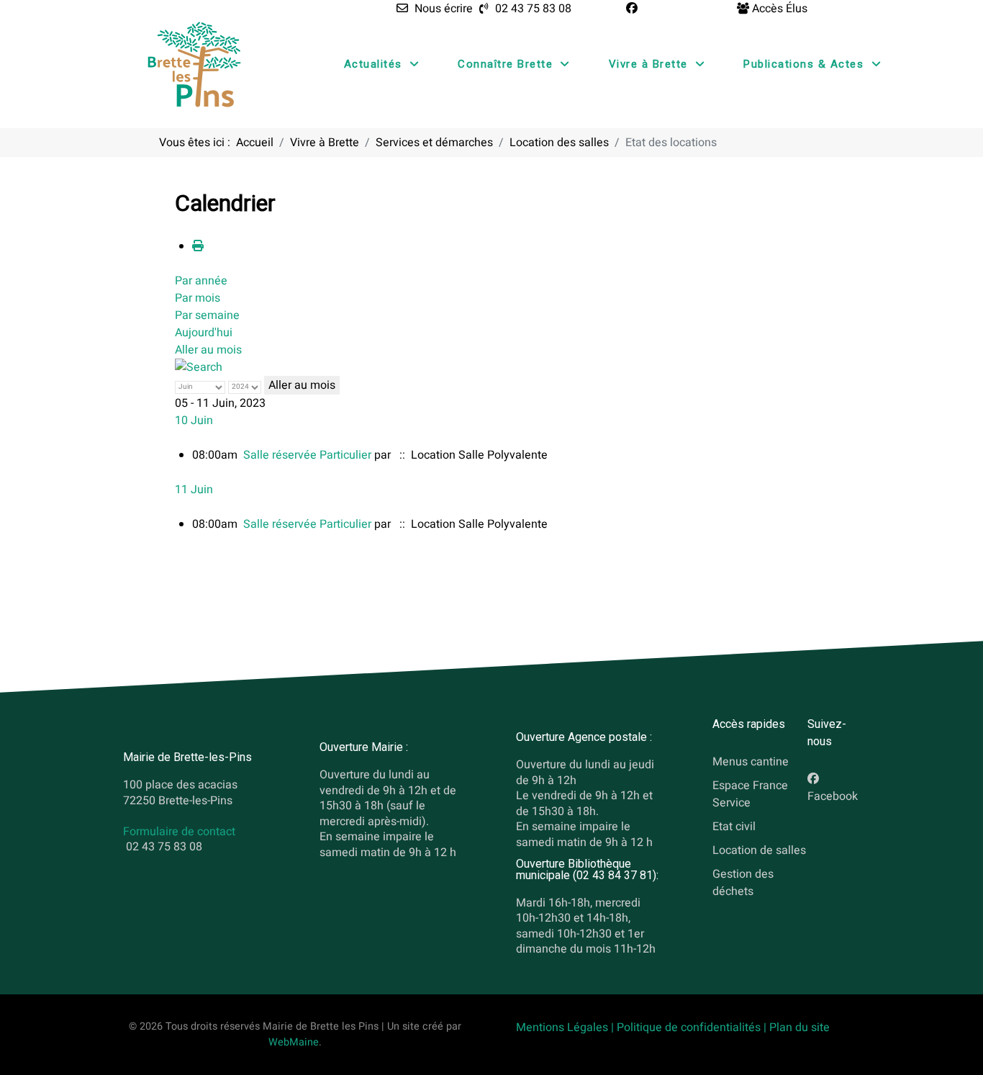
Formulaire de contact (179, 832)
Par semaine (207, 315)
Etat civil (734, 826)
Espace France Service (750, 794)
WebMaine (293, 1042)
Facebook (832, 796)
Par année (201, 280)
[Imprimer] (198, 246)
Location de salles (759, 849)
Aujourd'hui (203, 332)
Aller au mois (208, 350)
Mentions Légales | (566, 1027)
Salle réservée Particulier (307, 455)
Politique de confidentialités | (693, 1027)
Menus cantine (750, 761)
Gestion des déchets (743, 882)
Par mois (197, 298)
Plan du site (799, 1027)
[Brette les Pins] (194, 64)
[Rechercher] (198, 367)
